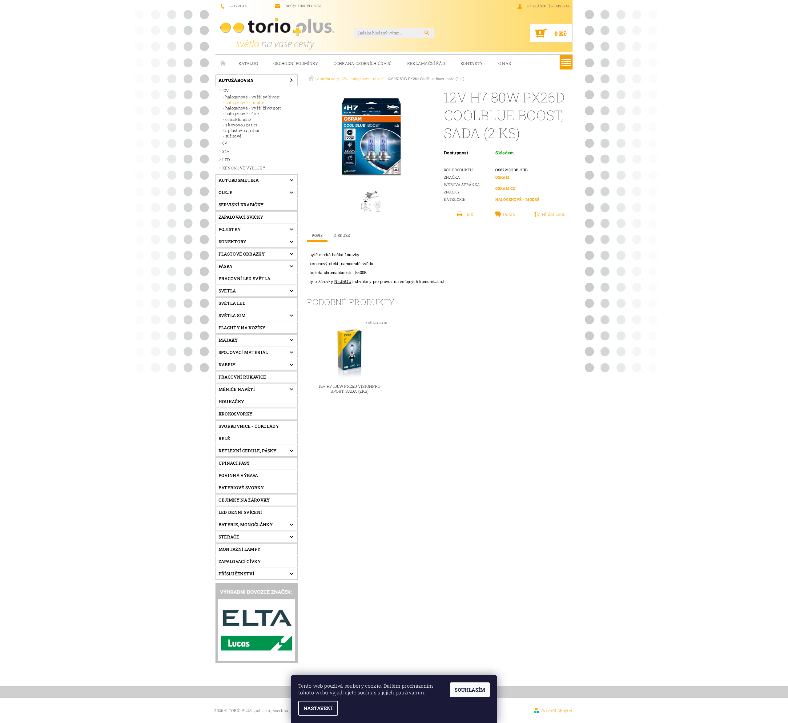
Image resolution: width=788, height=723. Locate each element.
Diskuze (342, 235)
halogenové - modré (244, 102)
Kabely (227, 364)
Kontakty (471, 63)
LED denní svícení (240, 512)
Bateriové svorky (241, 488)
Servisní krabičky (241, 205)
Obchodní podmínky (295, 63)
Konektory (233, 241)
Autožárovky (236, 80)
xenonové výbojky (243, 168)
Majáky (228, 340)
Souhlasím (470, 689)
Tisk (468, 214)
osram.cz (505, 188)
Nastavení (318, 708)
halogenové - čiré (242, 113)
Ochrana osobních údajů (363, 63)
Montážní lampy (239, 549)
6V (224, 143)
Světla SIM (232, 315)
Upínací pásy (234, 463)
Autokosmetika (239, 180)
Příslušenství (236, 574)
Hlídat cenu (554, 214)
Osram (502, 177)
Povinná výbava (238, 475)
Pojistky (230, 229)
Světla (227, 291)
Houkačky (231, 401)
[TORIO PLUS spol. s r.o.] (277, 33)
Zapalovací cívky (240, 561)
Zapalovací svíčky (241, 217)
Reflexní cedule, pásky (247, 451)
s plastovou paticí (242, 130)
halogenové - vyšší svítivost (252, 96)
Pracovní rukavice (242, 377)
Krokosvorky (236, 414)
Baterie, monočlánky (246, 524)
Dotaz (509, 214)
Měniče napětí (237, 389)
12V (225, 90)
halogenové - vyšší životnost (253, 107)
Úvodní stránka (223, 63)
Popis (317, 235)
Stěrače (229, 537)
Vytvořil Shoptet (556, 710)
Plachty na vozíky (242, 328)
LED (226, 159)
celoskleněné (238, 119)
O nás (504, 63)
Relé (224, 438)
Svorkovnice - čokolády (249, 426)
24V (226, 151)
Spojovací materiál (243, 352)
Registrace (562, 6)
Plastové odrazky (242, 254)
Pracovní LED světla (244, 278)
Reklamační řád (426, 63)
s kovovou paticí (241, 124)
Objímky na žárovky (244, 500)
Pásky (226, 266)
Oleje (226, 192)
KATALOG (248, 63)
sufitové (233, 135)
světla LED (232, 303)
